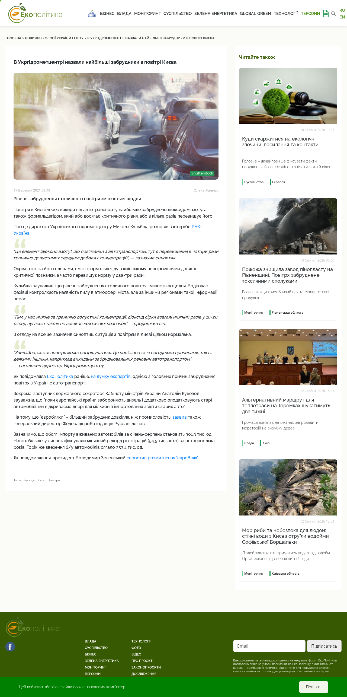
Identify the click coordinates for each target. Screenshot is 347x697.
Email (242, 646)
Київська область (286, 573)
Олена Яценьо (206, 190)
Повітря (53, 480)
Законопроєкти (146, 667)
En (342, 16)
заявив (179, 417)
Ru (342, 10)
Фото (136, 648)
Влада (124, 13)
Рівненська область (287, 312)
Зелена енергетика (215, 13)
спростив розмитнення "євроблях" (162, 457)
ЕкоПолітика (60, 376)
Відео (136, 654)
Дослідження (143, 674)
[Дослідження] (326, 13)
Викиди (29, 480)
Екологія (278, 182)
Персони (310, 13)
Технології (286, 13)
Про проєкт (141, 661)
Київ (41, 480)
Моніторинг (147, 13)
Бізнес (107, 13)
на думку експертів (111, 376)
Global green (255, 13)
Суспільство (177, 13)
